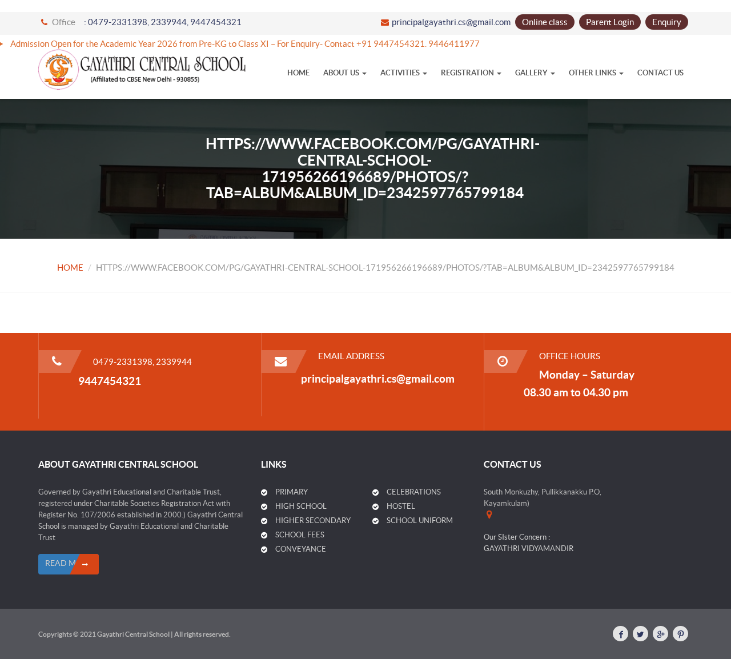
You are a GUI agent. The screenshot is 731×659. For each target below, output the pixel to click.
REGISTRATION (468, 73)
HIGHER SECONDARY (313, 520)
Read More (68, 563)
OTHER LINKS (593, 73)
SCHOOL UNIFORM (420, 520)
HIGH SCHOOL (301, 506)
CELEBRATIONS (414, 492)
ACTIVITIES (400, 73)
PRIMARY (291, 492)
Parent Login (610, 22)
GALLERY (532, 73)
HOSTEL (401, 506)
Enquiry (666, 22)
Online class (545, 22)
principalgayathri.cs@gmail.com (451, 22)
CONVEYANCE (300, 549)
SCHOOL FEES (299, 535)
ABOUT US (342, 73)
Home (298, 73)
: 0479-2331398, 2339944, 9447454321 (163, 22)
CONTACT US (660, 73)
